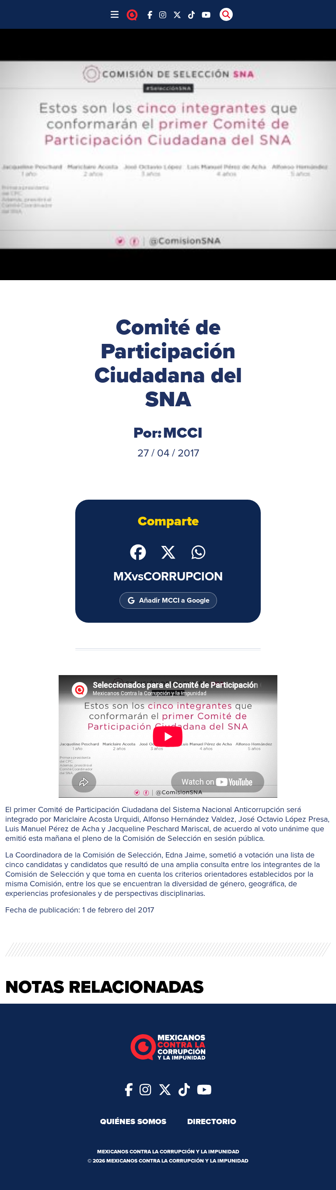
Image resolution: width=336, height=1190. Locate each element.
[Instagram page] (162, 14)
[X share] (168, 551)
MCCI (183, 433)
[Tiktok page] (184, 1089)
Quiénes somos (133, 1121)
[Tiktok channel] (191, 14)
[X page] (177, 14)
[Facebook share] (138, 551)
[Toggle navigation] (114, 14)
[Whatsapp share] (198, 551)
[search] (226, 14)
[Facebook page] (149, 14)
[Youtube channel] (206, 14)
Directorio (211, 1121)
